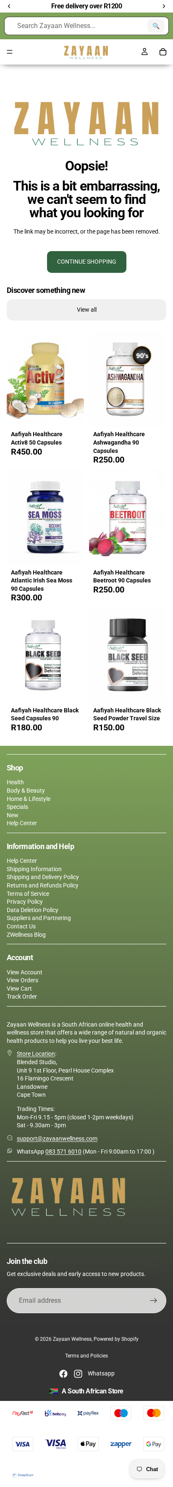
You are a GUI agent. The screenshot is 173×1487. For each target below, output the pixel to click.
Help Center (22, 823)
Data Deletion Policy (32, 910)
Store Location (36, 1053)
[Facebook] (63, 1374)
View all (87, 309)
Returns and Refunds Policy (43, 885)
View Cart (19, 988)
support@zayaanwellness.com (57, 1138)
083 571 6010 (63, 1151)
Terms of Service (28, 893)
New (12, 815)
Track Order (22, 996)
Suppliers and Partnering (39, 918)
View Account (24, 972)
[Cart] (163, 52)
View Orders (22, 980)
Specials (17, 806)
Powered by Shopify (116, 1339)
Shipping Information (34, 869)
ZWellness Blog (26, 934)
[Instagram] (78, 1374)
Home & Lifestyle (28, 799)
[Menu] (9, 52)
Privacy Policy (25, 901)
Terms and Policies (86, 1356)
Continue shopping (86, 261)
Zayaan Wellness (72, 1339)
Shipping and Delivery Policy (43, 877)
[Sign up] (154, 1300)
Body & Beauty (26, 790)
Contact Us (21, 926)
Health (15, 782)
